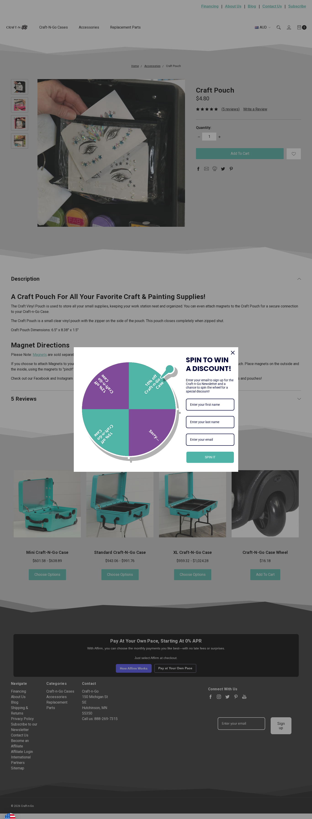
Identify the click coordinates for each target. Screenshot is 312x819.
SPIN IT (210, 457)
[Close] (232, 352)
